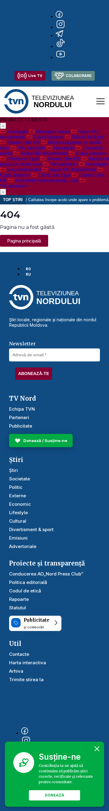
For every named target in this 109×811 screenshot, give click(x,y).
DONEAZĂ (54, 795)
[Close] (97, 748)
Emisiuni (18, 538)
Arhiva (16, 671)
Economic (20, 504)
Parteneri (19, 417)
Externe (17, 495)
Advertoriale (22, 546)
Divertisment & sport (31, 529)
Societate (19, 479)
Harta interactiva (27, 662)
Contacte (19, 654)
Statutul (17, 608)
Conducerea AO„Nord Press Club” (46, 574)
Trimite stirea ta (26, 679)
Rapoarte (19, 599)
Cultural (17, 521)
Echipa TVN (22, 409)
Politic (15, 487)
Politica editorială (28, 582)
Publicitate (20, 426)
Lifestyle (18, 512)
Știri (13, 470)
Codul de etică (25, 591)
